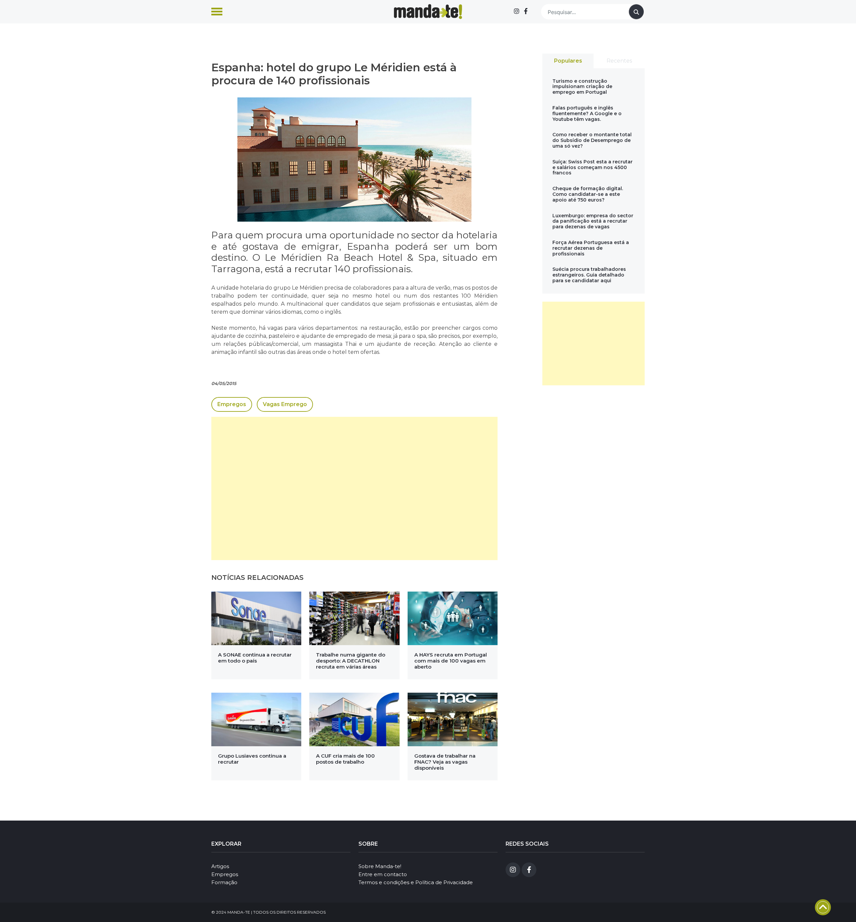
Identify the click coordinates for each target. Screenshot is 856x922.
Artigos (220, 866)
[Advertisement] (354, 488)
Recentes (619, 61)
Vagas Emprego (285, 404)
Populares (568, 61)
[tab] (568, 61)
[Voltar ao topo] (823, 907)
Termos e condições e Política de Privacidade (415, 882)
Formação (224, 882)
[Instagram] (516, 11)
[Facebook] (526, 11)
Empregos (231, 404)
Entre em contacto (382, 874)
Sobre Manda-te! (379, 866)
